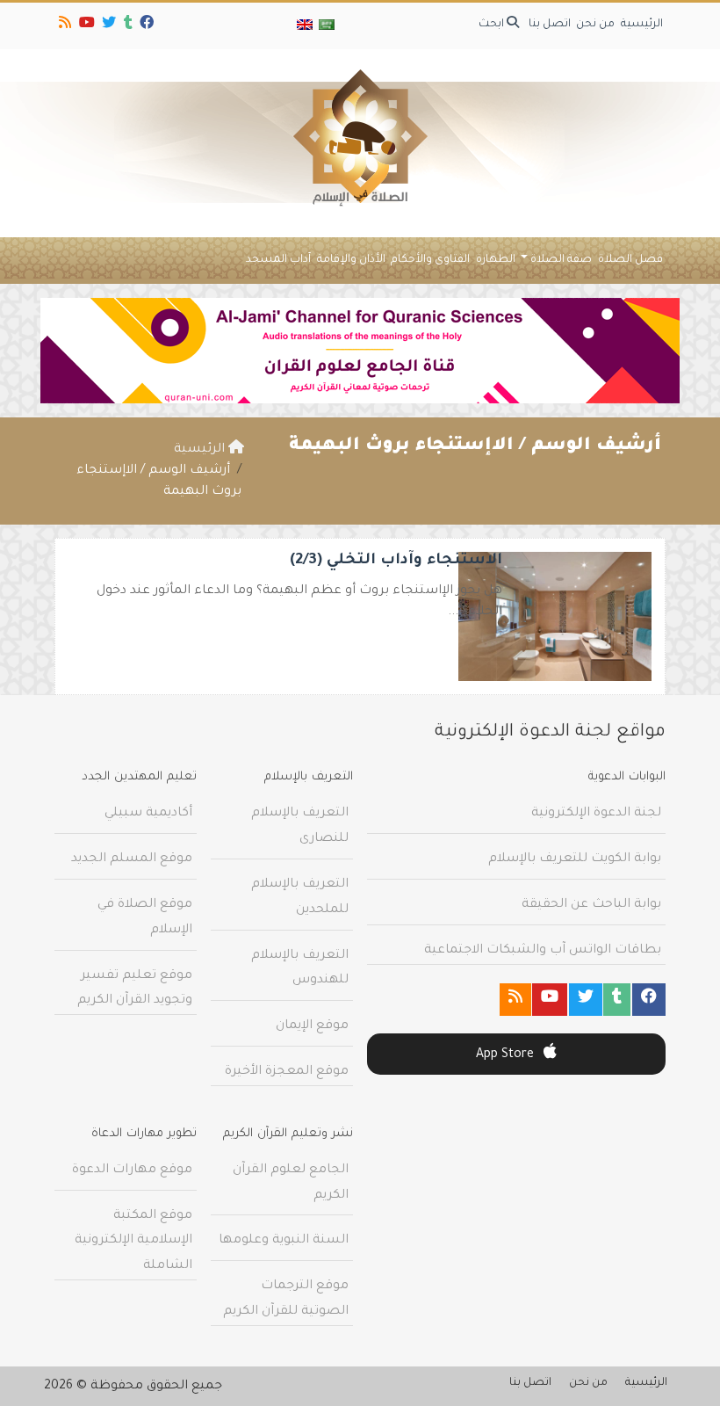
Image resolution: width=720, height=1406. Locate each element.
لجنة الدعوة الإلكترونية (596, 814)
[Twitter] (107, 25)
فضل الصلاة (630, 260)
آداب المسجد (278, 260)
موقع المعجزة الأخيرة (287, 1072)
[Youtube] (86, 25)
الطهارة (495, 260)
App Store (506, 1055)
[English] (304, 26)
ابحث (493, 24)
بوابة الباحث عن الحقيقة (591, 905)
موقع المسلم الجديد (131, 859)
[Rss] (63, 25)
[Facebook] (145, 25)
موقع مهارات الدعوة (132, 1170)
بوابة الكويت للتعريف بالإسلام (574, 859)
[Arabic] (325, 26)
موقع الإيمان (312, 1026)
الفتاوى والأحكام (430, 260)
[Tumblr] (126, 25)
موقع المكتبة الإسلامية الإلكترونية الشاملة (133, 1241)
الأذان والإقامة (351, 260)
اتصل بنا (550, 24)
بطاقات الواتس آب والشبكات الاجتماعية (542, 951)
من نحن (595, 24)
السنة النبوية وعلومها (284, 1241)
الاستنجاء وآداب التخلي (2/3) (396, 561)
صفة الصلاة (561, 260)
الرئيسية (642, 24)
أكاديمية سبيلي (148, 814)
